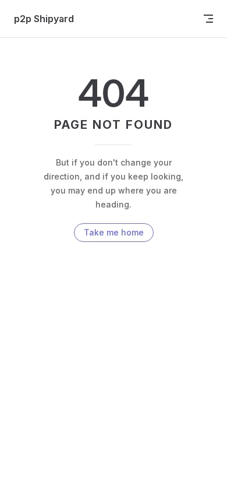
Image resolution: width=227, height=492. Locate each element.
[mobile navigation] (208, 18)
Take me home (114, 232)
